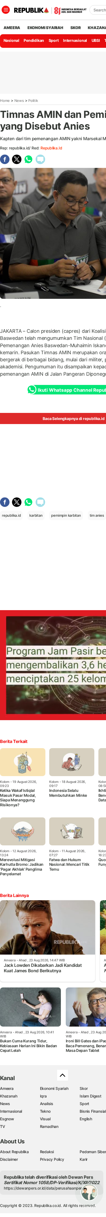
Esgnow (7, 1118)
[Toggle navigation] (5, 9)
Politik (33, 100)
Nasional (11, 40)
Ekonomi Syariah (45, 27)
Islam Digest (90, 1096)
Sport (54, 40)
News (19, 100)
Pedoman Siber (93, 1151)
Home (5, 100)
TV (2, 1126)
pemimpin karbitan (66, 515)
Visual (45, 1118)
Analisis (46, 1103)
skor (75, 27)
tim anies (97, 515)
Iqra (43, 1096)
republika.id (51, 148)
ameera (12, 27)
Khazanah (8, 1096)
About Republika (14, 1151)
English (86, 1118)
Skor (84, 1088)
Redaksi (47, 1151)
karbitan (35, 515)
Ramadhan (49, 1126)
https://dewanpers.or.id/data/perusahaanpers (44, 1188)
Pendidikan (34, 40)
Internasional (75, 40)
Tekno (45, 1111)
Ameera (7, 1088)
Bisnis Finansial (93, 1111)
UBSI (96, 40)
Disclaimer (9, 1159)
